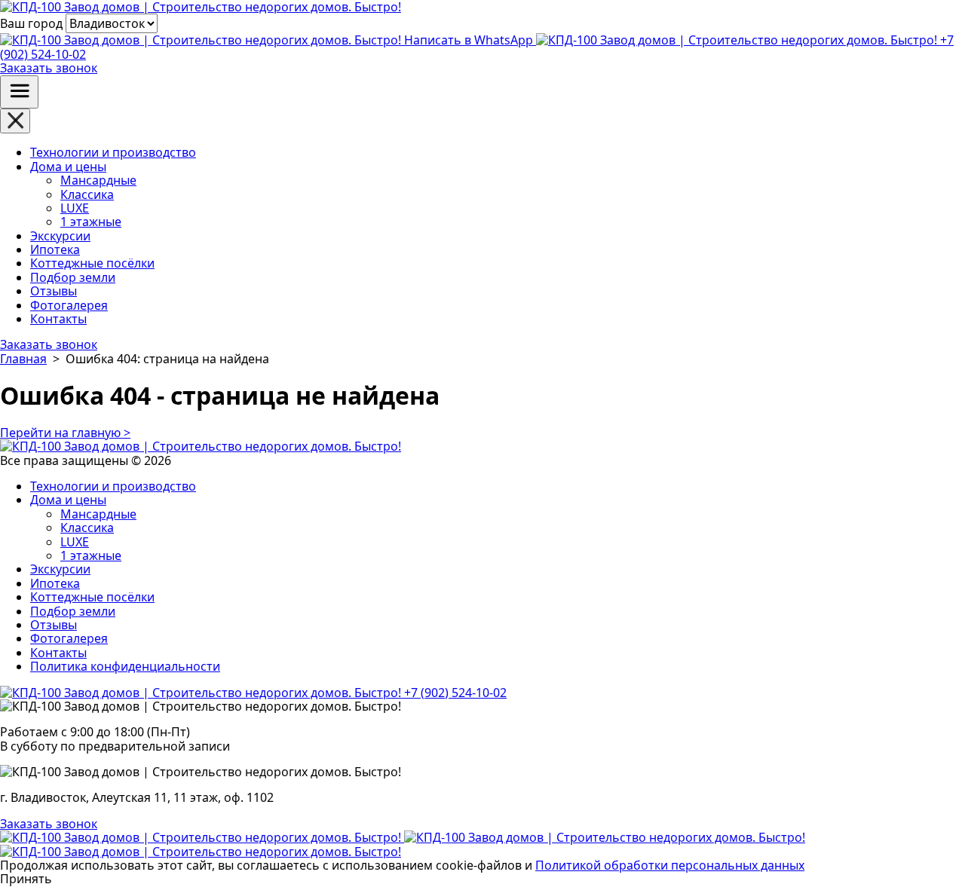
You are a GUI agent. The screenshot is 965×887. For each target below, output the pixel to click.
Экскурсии (60, 236)
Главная (23, 358)
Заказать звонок (48, 68)
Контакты (58, 318)
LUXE (74, 208)
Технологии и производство (113, 152)
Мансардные (98, 180)
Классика (87, 194)
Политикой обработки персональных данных (669, 865)
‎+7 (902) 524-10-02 (454, 692)
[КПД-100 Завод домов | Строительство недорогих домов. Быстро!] (202, 837)
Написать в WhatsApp (468, 40)
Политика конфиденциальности (125, 666)
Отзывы (53, 291)
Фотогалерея (69, 305)
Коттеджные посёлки (92, 263)
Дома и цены (68, 166)
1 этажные (90, 221)
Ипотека (55, 249)
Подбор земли (72, 277)
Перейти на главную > (65, 432)
